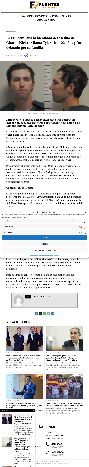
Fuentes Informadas (38, 463)
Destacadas (11, 32)
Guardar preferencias (44, 250)
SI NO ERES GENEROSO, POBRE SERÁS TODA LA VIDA (45, 17)
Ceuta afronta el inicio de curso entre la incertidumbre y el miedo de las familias (64, 404)
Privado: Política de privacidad (46, 255)
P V (45, 23)
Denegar (44, 244)
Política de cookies (34, 255)
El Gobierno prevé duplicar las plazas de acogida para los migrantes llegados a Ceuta (24, 405)
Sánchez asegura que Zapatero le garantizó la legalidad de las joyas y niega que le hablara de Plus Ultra (62, 358)
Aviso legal (56, 255)
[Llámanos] (47, 444)
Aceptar (44, 238)
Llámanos (56, 443)
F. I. (30, 55)
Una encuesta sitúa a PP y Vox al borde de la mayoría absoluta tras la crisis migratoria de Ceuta (23, 358)
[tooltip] (36, 313)
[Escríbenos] (47, 452)
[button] (85, 212)
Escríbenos (57, 452)
